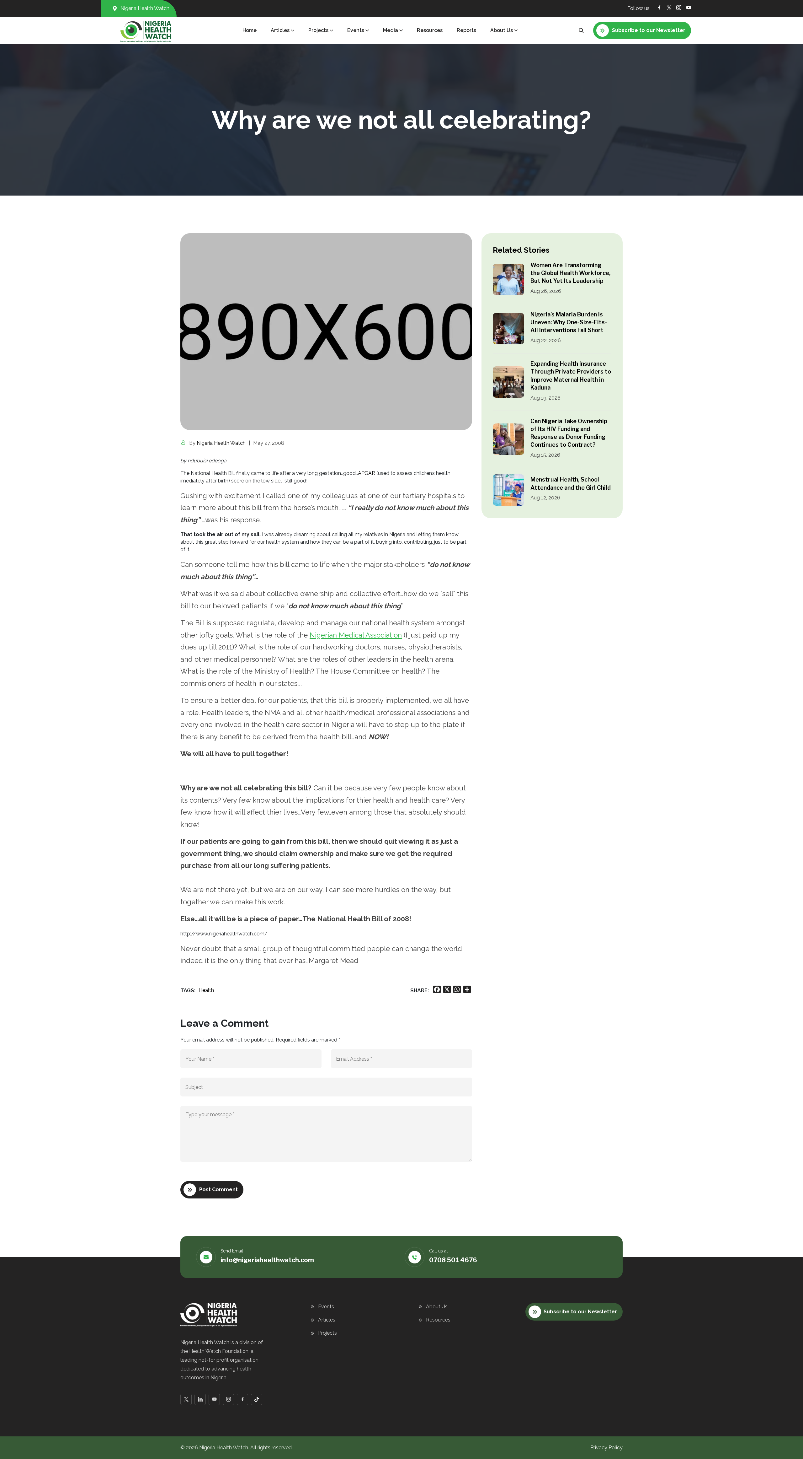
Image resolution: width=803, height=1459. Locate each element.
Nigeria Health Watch (221, 443)
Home (249, 30)
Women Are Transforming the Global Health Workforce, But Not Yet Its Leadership (570, 273)
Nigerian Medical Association (356, 635)
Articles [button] (280, 30)
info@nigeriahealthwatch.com (267, 1260)
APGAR (366, 473)
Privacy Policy (606, 1448)
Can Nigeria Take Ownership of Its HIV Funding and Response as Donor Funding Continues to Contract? (568, 433)
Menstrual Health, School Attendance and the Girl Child (570, 483)
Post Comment (218, 1190)
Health (206, 990)
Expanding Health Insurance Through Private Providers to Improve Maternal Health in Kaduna (570, 375)
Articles (326, 1320)
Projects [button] (318, 30)
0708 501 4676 (453, 1260)
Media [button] (390, 30)
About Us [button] (501, 30)
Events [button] (355, 30)
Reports (466, 30)
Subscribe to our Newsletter (580, 1312)
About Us (437, 1307)
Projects (327, 1333)
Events (326, 1307)
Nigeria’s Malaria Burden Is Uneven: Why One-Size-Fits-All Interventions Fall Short (568, 322)
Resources (430, 30)
